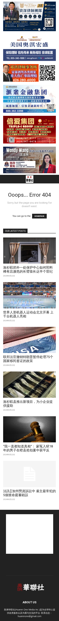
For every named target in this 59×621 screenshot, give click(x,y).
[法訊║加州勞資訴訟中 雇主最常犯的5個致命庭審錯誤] (29, 474)
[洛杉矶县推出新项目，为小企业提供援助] (29, 384)
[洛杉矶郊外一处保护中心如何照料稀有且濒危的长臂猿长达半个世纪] (29, 250)
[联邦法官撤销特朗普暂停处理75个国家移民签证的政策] (29, 340)
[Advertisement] (29, 534)
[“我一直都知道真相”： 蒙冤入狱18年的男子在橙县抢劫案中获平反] (29, 429)
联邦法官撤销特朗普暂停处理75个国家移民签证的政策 (28, 359)
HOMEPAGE (39, 216)
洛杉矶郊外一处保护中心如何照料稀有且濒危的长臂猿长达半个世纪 (28, 269)
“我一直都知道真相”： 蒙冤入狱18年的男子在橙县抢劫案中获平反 (28, 448)
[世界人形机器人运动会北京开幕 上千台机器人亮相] (29, 295)
